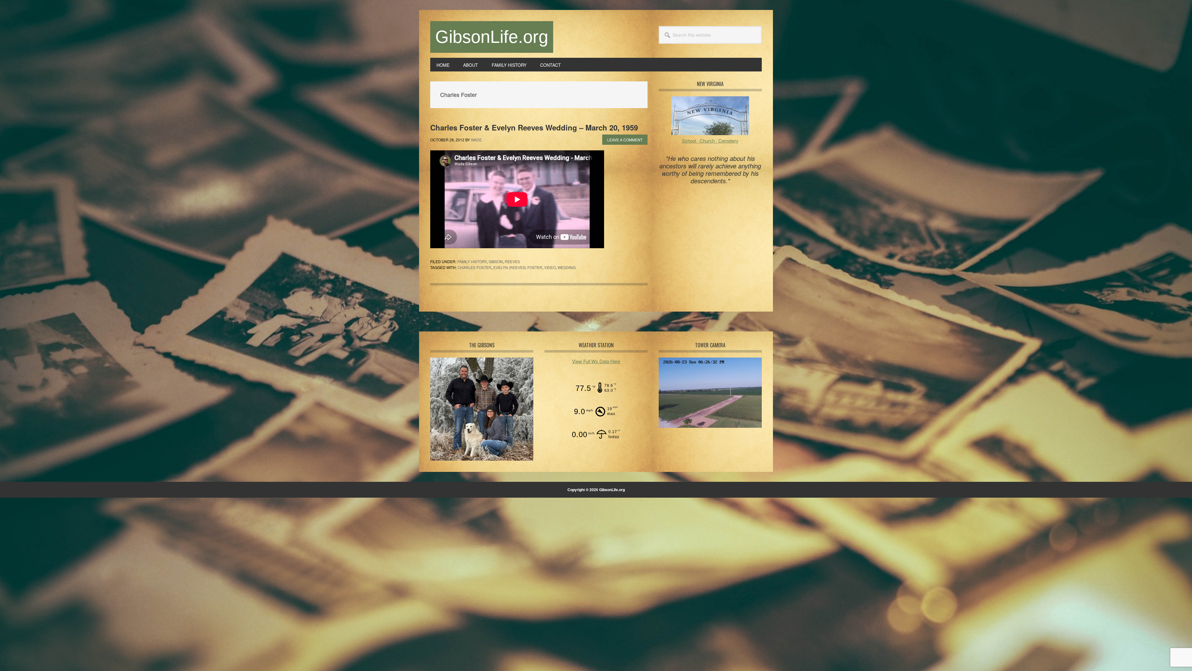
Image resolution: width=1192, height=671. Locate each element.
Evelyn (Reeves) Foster (517, 267)
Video (550, 267)
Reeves (512, 261)
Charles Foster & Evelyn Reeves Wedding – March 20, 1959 (534, 127)
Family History (472, 261)
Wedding (567, 267)
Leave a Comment (625, 139)
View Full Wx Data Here (596, 361)
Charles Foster (474, 267)
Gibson (496, 261)
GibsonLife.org (491, 37)
